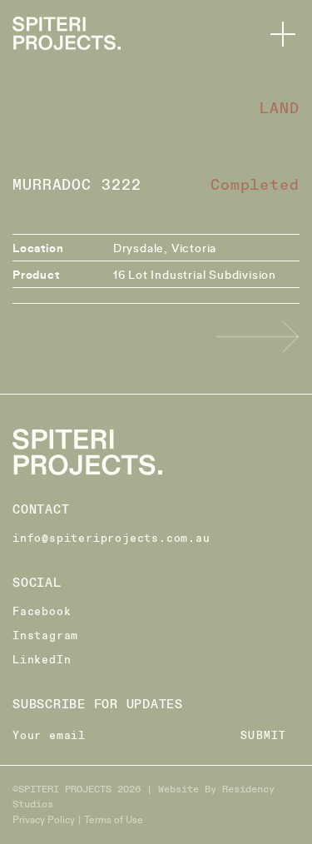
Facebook (41, 611)
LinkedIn (41, 660)
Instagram (45, 636)
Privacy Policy (43, 819)
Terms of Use (113, 819)
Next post (257, 336)
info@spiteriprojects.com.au (111, 538)
